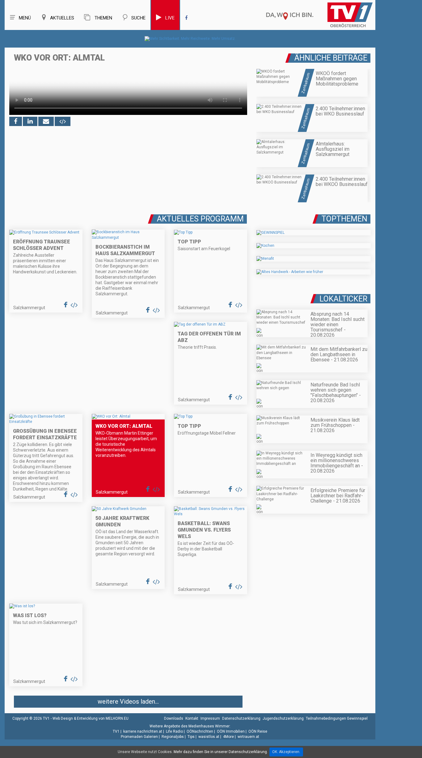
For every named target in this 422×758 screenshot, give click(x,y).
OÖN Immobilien (231, 731)
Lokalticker (343, 298)
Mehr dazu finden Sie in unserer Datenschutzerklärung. (221, 752)
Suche (138, 18)
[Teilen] (46, 121)
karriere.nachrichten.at (142, 731)
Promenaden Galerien (139, 737)
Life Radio (174, 731)
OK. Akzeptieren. (286, 752)
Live (170, 18)
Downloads (173, 718)
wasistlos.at (208, 737)
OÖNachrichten (200, 731)
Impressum (210, 718)
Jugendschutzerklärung (283, 718)
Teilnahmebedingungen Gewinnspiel (337, 718)
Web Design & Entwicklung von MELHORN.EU (91, 718)
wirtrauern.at (248, 737)
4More (228, 737)
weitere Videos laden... (128, 701)
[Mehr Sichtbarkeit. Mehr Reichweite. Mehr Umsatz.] (190, 38)
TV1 (116, 731)
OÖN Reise (257, 731)
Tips (191, 737)
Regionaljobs (173, 737)
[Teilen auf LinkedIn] (30, 121)
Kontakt (191, 718)
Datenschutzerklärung (241, 718)
